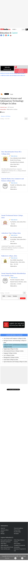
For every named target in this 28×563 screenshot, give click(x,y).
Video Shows (3, 543)
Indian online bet (4, 545)
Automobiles (17, 547)
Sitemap (2, 533)
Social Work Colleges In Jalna (11, 359)
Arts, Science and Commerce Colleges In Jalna (15, 338)
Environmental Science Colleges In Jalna (13, 351)
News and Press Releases (6, 540)
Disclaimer (16, 533)
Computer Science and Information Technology (12, 75)
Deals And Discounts (5, 549)
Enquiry (2, 531)
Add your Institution (21, 71)
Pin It (11, 94)
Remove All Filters (5, 116)
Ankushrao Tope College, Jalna (11, 233)
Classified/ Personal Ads (19, 545)
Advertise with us (4, 530)
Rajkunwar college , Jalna (9, 256)
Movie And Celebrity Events (7, 547)
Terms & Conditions (18, 528)
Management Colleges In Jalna (11, 357)
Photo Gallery (17, 543)
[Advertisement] (14, 14)
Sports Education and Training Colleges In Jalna (15, 361)
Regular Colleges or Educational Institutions (12, 73)
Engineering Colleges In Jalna (11, 349)
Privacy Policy (17, 530)
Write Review (13, 156)
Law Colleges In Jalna (9, 355)
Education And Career (6, 541)
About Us (3, 528)
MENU (3, 112)
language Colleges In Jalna (10, 353)
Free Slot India (17, 531)
